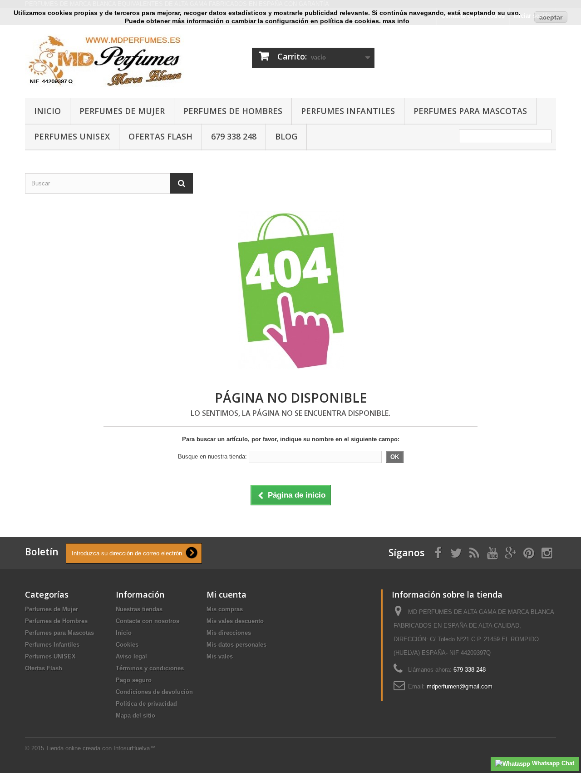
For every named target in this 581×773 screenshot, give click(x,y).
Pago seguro (134, 680)
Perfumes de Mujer (122, 110)
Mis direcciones (229, 632)
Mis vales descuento (235, 621)
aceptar (550, 17)
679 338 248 (233, 136)
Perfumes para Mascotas (470, 110)
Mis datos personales (236, 644)
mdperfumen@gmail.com (459, 686)
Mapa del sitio (135, 715)
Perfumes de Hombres (232, 110)
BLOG (286, 136)
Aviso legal (131, 656)
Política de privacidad (146, 703)
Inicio (47, 110)
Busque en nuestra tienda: (212, 456)
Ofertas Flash (160, 136)
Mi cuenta (226, 594)
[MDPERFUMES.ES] (109, 59)
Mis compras (225, 609)
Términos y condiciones (150, 668)
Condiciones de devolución (154, 691)
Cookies (127, 644)
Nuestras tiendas (139, 609)
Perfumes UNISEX (72, 136)
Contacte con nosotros (147, 621)
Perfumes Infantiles (348, 110)
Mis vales (220, 656)
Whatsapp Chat (552, 763)
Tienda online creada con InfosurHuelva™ (101, 748)
